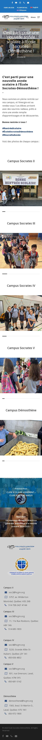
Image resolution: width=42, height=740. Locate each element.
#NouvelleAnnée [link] (11, 134)
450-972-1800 (14, 713)
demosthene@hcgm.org (20, 700)
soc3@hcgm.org (16, 616)
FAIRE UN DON (9, 8)
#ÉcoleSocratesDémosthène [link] (17, 131)
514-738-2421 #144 (17, 605)
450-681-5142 (14, 681)
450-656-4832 (14, 657)
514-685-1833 (14, 628)
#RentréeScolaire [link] (11, 128)
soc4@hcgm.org (16, 644)
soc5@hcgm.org (16, 668)
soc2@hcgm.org (16, 592)
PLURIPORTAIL (22, 8)
